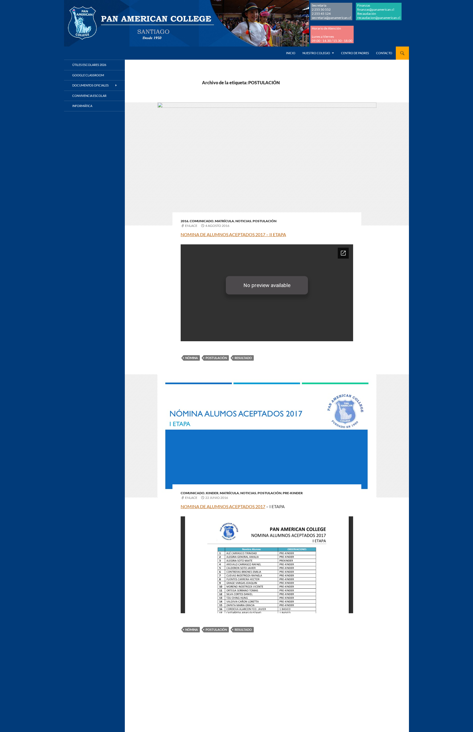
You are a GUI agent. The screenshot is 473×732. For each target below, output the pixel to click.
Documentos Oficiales (90, 85)
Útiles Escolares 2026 (89, 64)
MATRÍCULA (224, 221)
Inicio (290, 53)
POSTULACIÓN (264, 221)
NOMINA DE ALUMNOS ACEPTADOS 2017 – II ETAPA (233, 234)
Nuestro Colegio (316, 53)
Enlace (191, 226)
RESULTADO (243, 358)
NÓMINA (191, 358)
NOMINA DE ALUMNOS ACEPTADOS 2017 (223, 506)
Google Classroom (88, 75)
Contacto (384, 53)
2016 (184, 221)
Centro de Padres (355, 53)
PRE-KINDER (293, 493)
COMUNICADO (202, 221)
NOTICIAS (243, 221)
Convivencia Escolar (89, 95)
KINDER (212, 493)
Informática (82, 106)
